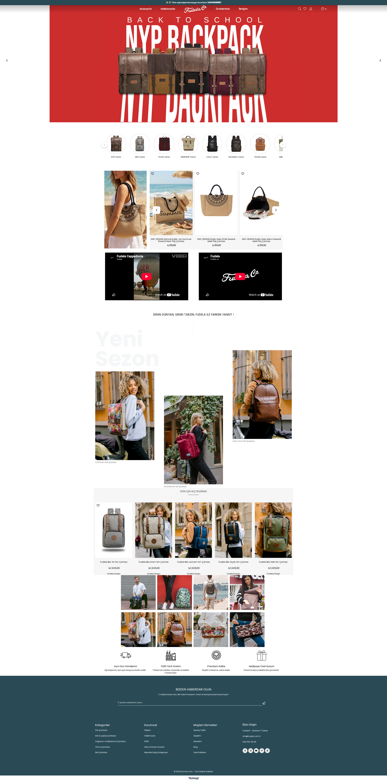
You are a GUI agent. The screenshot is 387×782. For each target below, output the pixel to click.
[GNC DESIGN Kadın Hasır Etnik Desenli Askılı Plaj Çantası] (163, 204)
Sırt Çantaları (101, 731)
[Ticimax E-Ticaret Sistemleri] (193, 779)
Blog (196, 748)
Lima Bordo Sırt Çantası (175, 487)
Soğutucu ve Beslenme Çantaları (110, 742)
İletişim (243, 9)
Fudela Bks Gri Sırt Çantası (113, 563)
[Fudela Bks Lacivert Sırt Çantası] (193, 531)
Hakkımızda (168, 9)
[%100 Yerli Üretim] (171, 656)
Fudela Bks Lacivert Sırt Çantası (193, 563)
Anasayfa (146, 9)
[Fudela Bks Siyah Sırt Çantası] (233, 531)
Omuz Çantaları (102, 748)
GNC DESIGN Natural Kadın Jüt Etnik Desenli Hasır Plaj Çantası (253, 241)
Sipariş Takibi (200, 731)
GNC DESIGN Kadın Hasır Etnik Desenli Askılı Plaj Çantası (163, 241)
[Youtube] (256, 751)
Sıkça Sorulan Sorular (154, 748)
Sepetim (197, 737)
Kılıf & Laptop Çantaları (105, 737)
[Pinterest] (261, 751)
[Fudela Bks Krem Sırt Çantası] (153, 531)
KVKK (146, 742)
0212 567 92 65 (249, 743)
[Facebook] (245, 751)
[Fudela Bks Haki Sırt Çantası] (273, 531)
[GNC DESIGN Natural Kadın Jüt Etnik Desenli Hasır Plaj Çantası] (253, 204)
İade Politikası (200, 753)
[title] (125, 211)
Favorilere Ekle (189, 174)
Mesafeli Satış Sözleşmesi (156, 753)
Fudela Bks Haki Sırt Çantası (273, 563)
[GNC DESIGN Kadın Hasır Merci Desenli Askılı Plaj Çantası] (208, 204)
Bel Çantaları (101, 753)
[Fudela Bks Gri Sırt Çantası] (113, 531)
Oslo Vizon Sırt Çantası (243, 442)
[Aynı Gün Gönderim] (125, 656)
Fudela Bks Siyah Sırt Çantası (233, 563)
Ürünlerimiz (223, 9)
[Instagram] (250, 751)
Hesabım (198, 742)
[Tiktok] (267, 751)
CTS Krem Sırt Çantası (105, 463)
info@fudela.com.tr (251, 737)
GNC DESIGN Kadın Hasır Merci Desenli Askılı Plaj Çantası (208, 241)
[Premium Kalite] (216, 656)
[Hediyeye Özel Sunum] (261, 656)
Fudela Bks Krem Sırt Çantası (154, 563)
